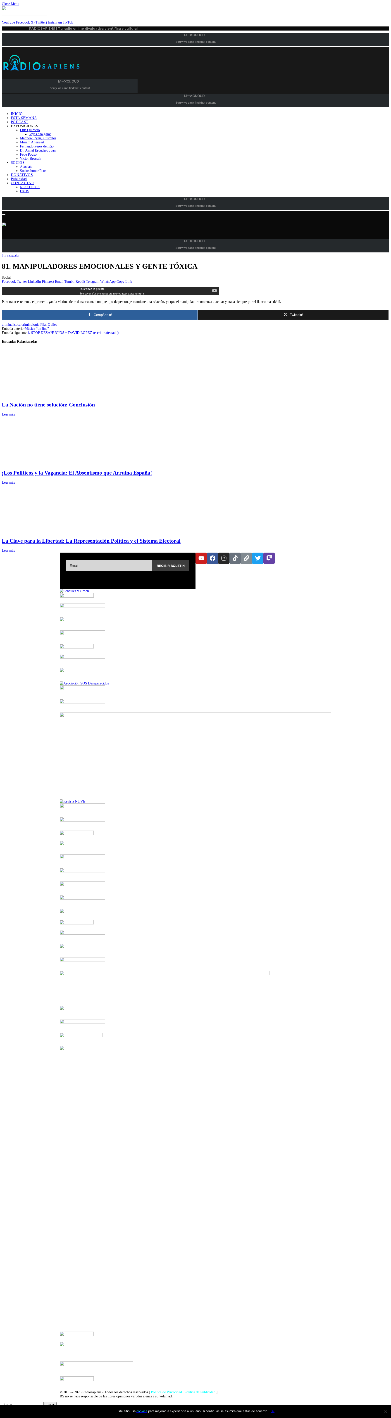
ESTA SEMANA (24, 118)
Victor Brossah (30, 158)
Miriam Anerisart (32, 142)
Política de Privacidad (166, 1392)
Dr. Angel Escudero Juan (38, 150)
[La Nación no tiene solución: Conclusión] (44, 395)
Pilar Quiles (48, 324)
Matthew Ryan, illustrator (38, 138)
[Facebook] (212, 558)
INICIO (17, 114)
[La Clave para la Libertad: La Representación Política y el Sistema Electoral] (44, 531)
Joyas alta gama (40, 134)
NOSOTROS (30, 187)
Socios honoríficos (33, 171)
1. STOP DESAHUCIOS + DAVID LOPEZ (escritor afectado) (73, 333)
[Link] (246, 558)
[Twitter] (257, 558)
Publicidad (19, 179)
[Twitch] (269, 558)
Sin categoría (10, 255)
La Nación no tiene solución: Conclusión (48, 405)
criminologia (30, 324)
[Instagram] (223, 558)
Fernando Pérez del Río (37, 146)
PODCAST (19, 122)
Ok (272, 1411)
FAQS (24, 191)
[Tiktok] (235, 558)
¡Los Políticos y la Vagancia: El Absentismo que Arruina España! (77, 473)
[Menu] (3, 214)
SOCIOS (17, 162)
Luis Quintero (30, 130)
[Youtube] (201, 558)
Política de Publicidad (199, 1392)
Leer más (8, 414)
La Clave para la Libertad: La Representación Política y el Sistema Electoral (91, 541)
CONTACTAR (22, 183)
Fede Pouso (28, 154)
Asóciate (26, 167)
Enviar (50, 1404)
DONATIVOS (22, 175)
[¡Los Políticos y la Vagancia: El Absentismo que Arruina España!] (44, 463)
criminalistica (11, 324)
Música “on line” (37, 328)
